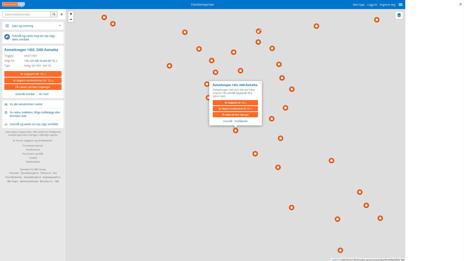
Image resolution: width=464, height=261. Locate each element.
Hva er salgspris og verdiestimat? (34, 140)
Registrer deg (387, 4)
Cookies (33, 157)
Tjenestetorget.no (29, 173)
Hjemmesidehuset (29, 181)
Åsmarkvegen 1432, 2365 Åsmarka (31, 49)
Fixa (55, 173)
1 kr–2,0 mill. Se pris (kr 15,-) (40, 60)
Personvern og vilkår (33, 153)
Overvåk (228, 121)
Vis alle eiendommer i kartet (26, 104)
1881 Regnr (12, 181)
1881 (56, 181)
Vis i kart (44, 94)
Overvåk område (25, 94)
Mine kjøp (358, 4)
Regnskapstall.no (51, 177)
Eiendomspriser (202, 4)
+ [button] (71, 14)
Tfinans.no (45, 173)
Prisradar (14, 173)
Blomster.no (46, 181)
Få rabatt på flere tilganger (32, 87)
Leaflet (335, 259)
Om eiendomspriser (32, 145)
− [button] (71, 19)
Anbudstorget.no (32, 177)
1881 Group (40, 169)
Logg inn (372, 4)
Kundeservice (33, 149)
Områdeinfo (241, 121)
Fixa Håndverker (13, 177)
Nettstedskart (33, 161)
